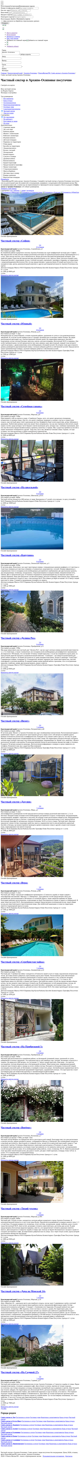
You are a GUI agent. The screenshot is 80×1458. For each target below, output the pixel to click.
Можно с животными (11, 133)
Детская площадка (9, 140)
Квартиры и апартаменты (50, 1417)
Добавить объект (13, 46)
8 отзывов (40, 413)
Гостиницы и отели (23, 1417)
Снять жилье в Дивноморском (12, 1444)
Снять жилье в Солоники (10, 1440)
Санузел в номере (9, 156)
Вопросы (13, 36)
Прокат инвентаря (9, 167)
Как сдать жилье (12, 38)
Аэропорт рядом (9, 127)
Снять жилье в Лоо (8, 1417)
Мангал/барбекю (9, 171)
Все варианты (8, 98)
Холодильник (8, 152)
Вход (12, 33)
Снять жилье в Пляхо (9, 1436)
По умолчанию (8, 117)
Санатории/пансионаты (11, 109)
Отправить (5, 23)
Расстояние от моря (10, 121)
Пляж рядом (7, 144)
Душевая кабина (9, 158)
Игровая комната (9, 138)
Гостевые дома (8, 107)
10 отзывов (40, 330)
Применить (5, 179)
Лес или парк (8, 129)
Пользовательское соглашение (54, 1456)
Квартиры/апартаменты (11, 105)
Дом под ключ (8, 113)
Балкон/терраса (8, 154)
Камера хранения (9, 175)
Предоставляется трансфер (12, 165)
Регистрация (5, 19)
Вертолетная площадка (11, 177)
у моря (23, 190)
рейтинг (17, 190)
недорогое (30, 190)
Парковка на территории (12, 142)
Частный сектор (9, 111)
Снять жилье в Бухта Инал (11, 1421)
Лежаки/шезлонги (9, 148)
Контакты (68, 1456)
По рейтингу (8, 119)
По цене (6, 123)
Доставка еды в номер (11, 173)
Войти (13, 19)
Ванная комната (9, 161)
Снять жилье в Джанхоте (10, 1425)
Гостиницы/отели (9, 103)
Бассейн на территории (11, 146)
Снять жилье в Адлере (9, 1429)
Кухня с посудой (9, 150)
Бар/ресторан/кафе (9, 163)
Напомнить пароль (23, 19)
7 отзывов (40, 727)
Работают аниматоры (10, 136)
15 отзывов (40, 247)
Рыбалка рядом (8, 131)
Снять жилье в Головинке (11, 1432)
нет (11, 190)
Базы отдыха (7, 101)
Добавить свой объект (9, 188)
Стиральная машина (10, 169)
